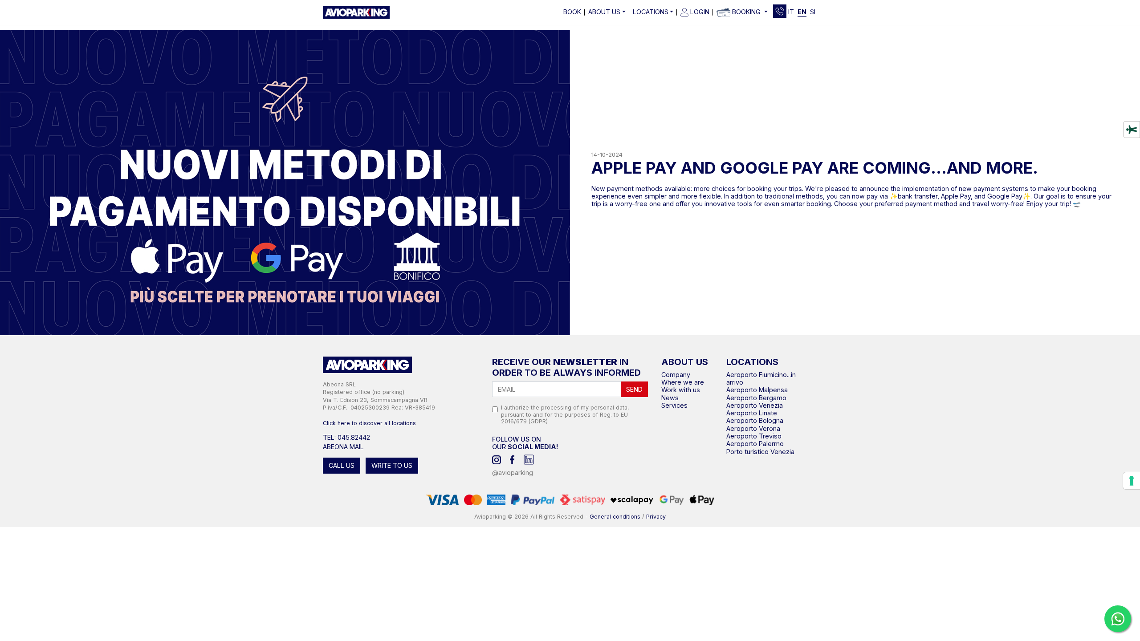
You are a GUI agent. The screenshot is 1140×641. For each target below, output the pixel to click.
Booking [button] (746, 12)
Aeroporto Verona (753, 428)
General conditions (615, 516)
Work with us (680, 390)
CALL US (341, 465)
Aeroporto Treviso (754, 436)
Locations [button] (650, 12)
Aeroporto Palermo (755, 443)
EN (802, 12)
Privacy (656, 516)
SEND (634, 389)
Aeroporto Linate (751, 413)
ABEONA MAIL (343, 446)
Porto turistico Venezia (760, 451)
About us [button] (604, 12)
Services (674, 405)
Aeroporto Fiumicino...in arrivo (761, 378)
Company (675, 374)
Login (698, 12)
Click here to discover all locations (369, 423)
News (670, 398)
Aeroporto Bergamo (756, 398)
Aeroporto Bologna (754, 420)
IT (791, 12)
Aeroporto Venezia (754, 405)
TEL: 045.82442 (346, 437)
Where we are (682, 382)
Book (572, 12)
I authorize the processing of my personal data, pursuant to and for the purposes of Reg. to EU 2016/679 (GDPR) (565, 414)
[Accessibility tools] (1131, 129)
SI (812, 12)
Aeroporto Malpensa (757, 390)
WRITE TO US (391, 465)
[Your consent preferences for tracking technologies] (1131, 480)
